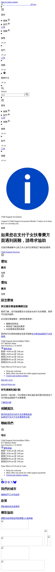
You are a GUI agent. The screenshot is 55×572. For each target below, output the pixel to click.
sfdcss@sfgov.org (8, 384)
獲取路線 (8, 349)
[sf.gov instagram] (5, 483)
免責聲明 (15, 506)
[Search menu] (27, 87)
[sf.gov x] (11, 483)
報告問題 (15, 518)
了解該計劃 (6, 402)
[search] (27, 94)
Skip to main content (9, 2)
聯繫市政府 (6, 518)
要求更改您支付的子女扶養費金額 (16, 414)
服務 (3, 495)
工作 (3, 27)
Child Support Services (10, 252)
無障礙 (30, 518)
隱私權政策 (6, 506)
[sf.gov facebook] (2, 483)
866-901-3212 (7, 380)
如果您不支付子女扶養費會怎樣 (15, 417)
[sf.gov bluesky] (14, 483)
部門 (7, 495)
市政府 (16, 495)
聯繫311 (23, 518)
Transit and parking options (17, 376)
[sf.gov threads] (8, 483)
